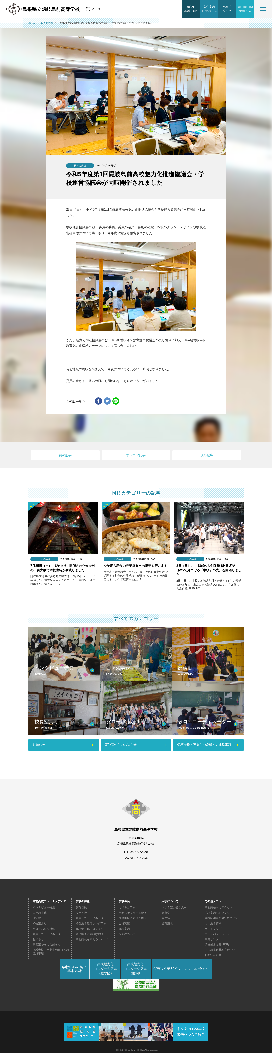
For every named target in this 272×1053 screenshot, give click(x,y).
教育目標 (81, 907)
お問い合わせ (213, 955)
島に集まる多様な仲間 (90, 934)
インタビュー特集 (44, 907)
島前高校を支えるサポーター (94, 939)
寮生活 (166, 918)
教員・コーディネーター (48, 934)
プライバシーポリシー (219, 934)
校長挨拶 (81, 912)
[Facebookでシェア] (98, 401)
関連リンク (212, 939)
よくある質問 (213, 923)
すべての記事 (136, 455)
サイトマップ (213, 928)
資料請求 (167, 923)
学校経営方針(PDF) (217, 944)
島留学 (166, 912)
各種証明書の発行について (221, 918)
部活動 (37, 918)
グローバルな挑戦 (44, 928)
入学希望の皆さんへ (174, 907)
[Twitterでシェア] (107, 401)
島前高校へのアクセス (219, 907)
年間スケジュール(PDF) (134, 912)
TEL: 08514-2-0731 (136, 852)
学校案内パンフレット (219, 912)
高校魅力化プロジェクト (91, 928)
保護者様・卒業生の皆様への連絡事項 (51, 951)
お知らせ (38, 939)
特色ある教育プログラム (91, 923)
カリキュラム (127, 907)
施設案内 (124, 928)
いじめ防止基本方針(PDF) (221, 949)
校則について (127, 934)
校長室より (40, 923)
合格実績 (124, 923)
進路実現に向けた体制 (133, 918)
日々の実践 (40, 912)
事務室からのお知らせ (47, 944)
